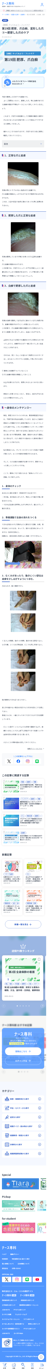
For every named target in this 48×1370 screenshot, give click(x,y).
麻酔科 (24, 984)
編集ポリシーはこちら (34, 749)
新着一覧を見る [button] (21, 924)
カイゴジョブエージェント (11, 1319)
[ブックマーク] (4, 781)
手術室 (17, 984)
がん (22, 816)
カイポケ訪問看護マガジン (11, 1329)
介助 (30, 984)
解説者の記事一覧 (17, 84)
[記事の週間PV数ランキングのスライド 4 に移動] (26, 1005)
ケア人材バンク (29, 1319)
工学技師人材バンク (8, 1305)
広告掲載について (24, 1264)
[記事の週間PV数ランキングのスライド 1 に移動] (17, 1005)
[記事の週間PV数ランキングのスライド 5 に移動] (29, 1005)
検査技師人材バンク (27, 1300)
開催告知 (7, 903)
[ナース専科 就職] (27, 1295)
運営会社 (5, 1268)
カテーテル (37, 984)
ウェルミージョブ (21, 1314)
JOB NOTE (6, 1310)
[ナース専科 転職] (9, 1295)
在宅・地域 (16, 903)
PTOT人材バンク (20, 1310)
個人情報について (8, 1264)
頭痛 (22, 782)
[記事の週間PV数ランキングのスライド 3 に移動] (23, 1005)
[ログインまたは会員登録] (42, 5)
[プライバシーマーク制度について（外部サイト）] (7, 1342)
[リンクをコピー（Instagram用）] (28, 761)
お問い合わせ (16, 1268)
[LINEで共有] (37, 761)
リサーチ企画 (9, 874)
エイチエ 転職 (6, 1314)
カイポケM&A (18, 1333)
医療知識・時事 (31, 903)
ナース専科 (5, 14)
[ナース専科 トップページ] (9, 1247)
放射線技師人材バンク (9, 1300)
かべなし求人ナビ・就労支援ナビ (13, 1324)
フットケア (24, 799)
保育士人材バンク (34, 1324)
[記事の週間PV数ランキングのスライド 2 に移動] (20, 1005)
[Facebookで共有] (18, 761)
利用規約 (5, 1259)
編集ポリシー (14, 1254)
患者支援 (29, 816)
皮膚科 (23, 14)
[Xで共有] (9, 761)
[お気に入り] (4, 85)
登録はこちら (21, 1051)
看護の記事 (15, 14)
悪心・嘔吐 (9, 984)
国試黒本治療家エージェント (29, 1305)
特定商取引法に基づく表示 (21, 1259)
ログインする (21, 1060)
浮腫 (34, 782)
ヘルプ (4, 1254)
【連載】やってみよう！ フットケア (16, 25)
